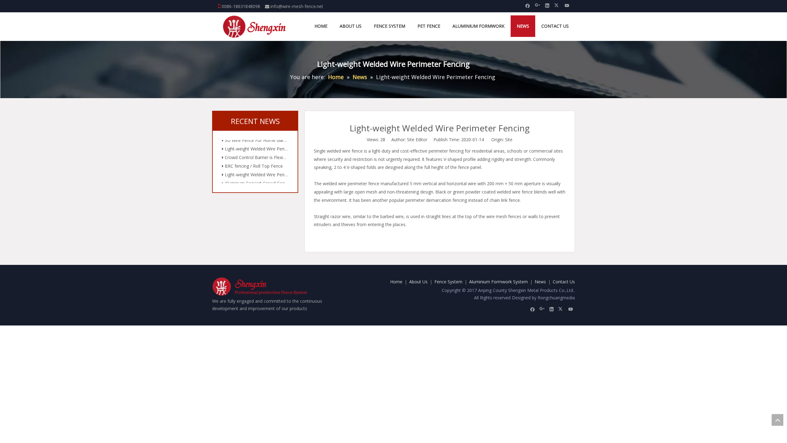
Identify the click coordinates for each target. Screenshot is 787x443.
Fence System (448, 282)
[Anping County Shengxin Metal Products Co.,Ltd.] (255, 26)
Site (508, 139)
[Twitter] (557, 5)
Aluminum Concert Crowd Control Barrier (255, 179)
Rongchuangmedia (556, 298)
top (777, 420)
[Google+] (537, 5)
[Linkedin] (547, 5)
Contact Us (564, 282)
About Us (418, 282)
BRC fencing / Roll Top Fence (253, 162)
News (540, 282)
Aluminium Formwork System (498, 282)
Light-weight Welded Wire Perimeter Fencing (255, 145)
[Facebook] (528, 5)
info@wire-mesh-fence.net (297, 6)
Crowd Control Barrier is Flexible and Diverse (255, 154)
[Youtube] (567, 5)
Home (396, 282)
